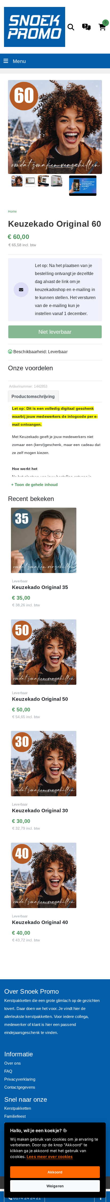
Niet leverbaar (55, 332)
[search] (71, 27)
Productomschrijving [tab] (33, 396)
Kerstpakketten (17, 1108)
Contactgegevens (20, 1087)
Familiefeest (15, 1116)
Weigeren (55, 1186)
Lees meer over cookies (50, 1156)
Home (12, 211)
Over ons (12, 1063)
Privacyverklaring (19, 1079)
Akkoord (55, 1172)
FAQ (8, 1071)
